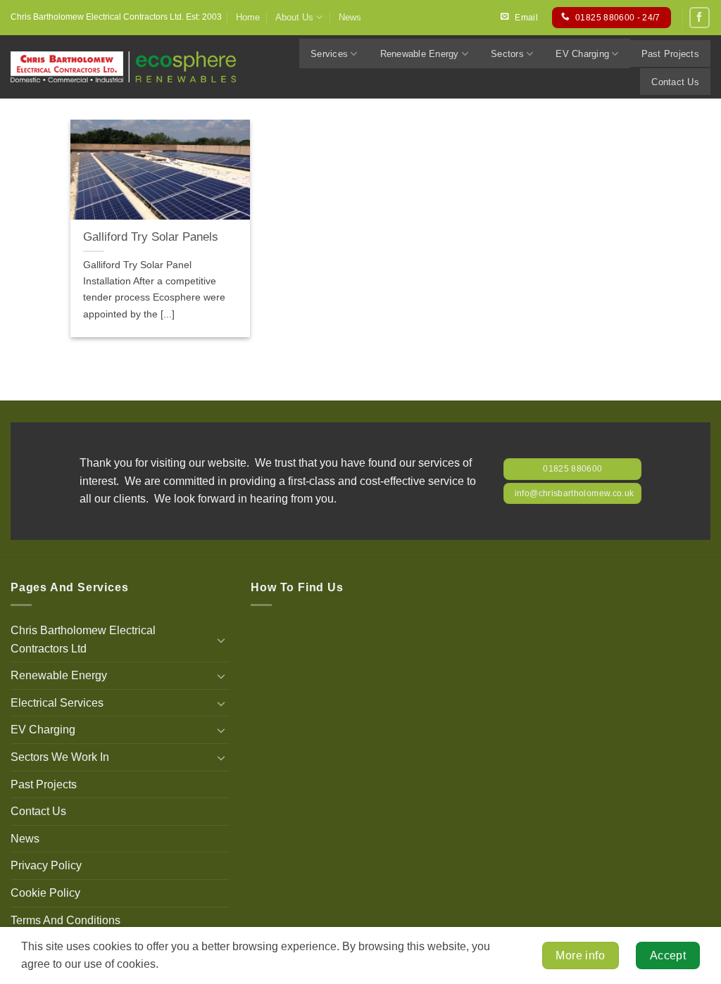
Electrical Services (57, 703)
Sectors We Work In (60, 757)
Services (329, 54)
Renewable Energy (419, 54)
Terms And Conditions (65, 920)
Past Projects (670, 54)
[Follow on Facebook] (699, 17)
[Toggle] (221, 639)
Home (248, 17)
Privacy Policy (46, 865)
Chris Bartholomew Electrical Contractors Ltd (83, 639)
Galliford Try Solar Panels (150, 237)
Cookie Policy (45, 893)
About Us (294, 17)
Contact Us (675, 82)
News (350, 17)
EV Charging (582, 54)
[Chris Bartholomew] (123, 66)
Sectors (507, 54)
